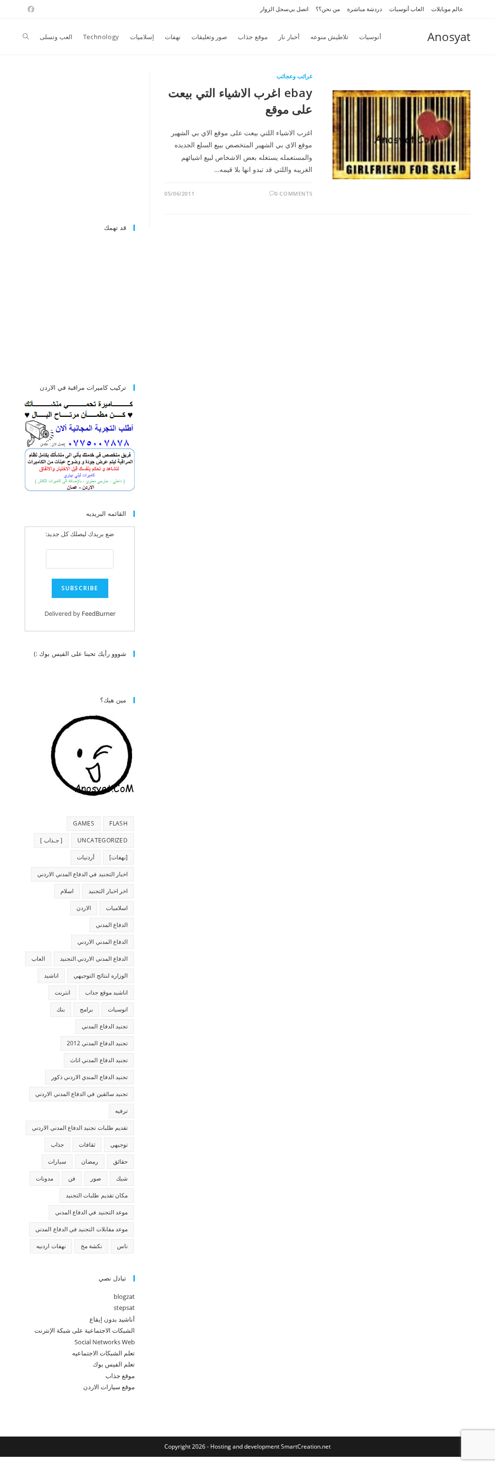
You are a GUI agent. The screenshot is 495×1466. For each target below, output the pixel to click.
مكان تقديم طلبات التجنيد (97, 1195)
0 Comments (293, 193)
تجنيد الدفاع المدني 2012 (97, 1043)
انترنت (62, 992)
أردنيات (85, 857)
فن (71, 1178)
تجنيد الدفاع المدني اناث (99, 1060)
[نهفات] (118, 857)
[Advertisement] (67, 141)
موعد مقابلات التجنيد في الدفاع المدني (81, 1229)
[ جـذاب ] (51, 840)
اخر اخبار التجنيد (108, 891)
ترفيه (121, 1111)
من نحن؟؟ (328, 9)
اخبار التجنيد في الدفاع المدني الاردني (82, 874)
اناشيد (51, 975)
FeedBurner (99, 613)
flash (118, 823)
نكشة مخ (91, 1246)
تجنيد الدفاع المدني (105, 1026)
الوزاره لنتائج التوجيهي (100, 975)
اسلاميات (117, 908)
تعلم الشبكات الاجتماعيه (103, 1353)
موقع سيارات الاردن (109, 1386)
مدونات (44, 1178)
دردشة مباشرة (364, 9)
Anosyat (448, 36)
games (83, 823)
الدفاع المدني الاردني (102, 942)
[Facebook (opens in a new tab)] (29, 9)
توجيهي (119, 1144)
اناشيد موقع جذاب (106, 992)
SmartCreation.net (306, 1446)
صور (95, 1178)
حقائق (120, 1161)
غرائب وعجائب (295, 76)
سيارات (57, 1161)
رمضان (89, 1161)
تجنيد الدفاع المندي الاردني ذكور (89, 1077)
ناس (122, 1246)
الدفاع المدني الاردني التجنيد (94, 958)
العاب (38, 958)
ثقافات (87, 1144)
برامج (86, 1009)
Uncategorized (102, 840)
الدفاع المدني (112, 925)
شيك (122, 1178)
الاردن (83, 908)
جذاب (57, 1144)
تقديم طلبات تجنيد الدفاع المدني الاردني (80, 1128)
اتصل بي (298, 9)
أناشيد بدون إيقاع (112, 1319)
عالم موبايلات (447, 9)
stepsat (124, 1307)
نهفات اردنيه (50, 1246)
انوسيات (118, 1009)
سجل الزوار (274, 9)
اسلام (66, 891)
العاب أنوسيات (406, 9)
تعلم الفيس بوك (114, 1364)
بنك (61, 1009)
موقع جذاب (120, 1375)
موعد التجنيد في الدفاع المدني (91, 1212)
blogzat (124, 1296)
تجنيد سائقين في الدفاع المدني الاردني (81, 1094)
